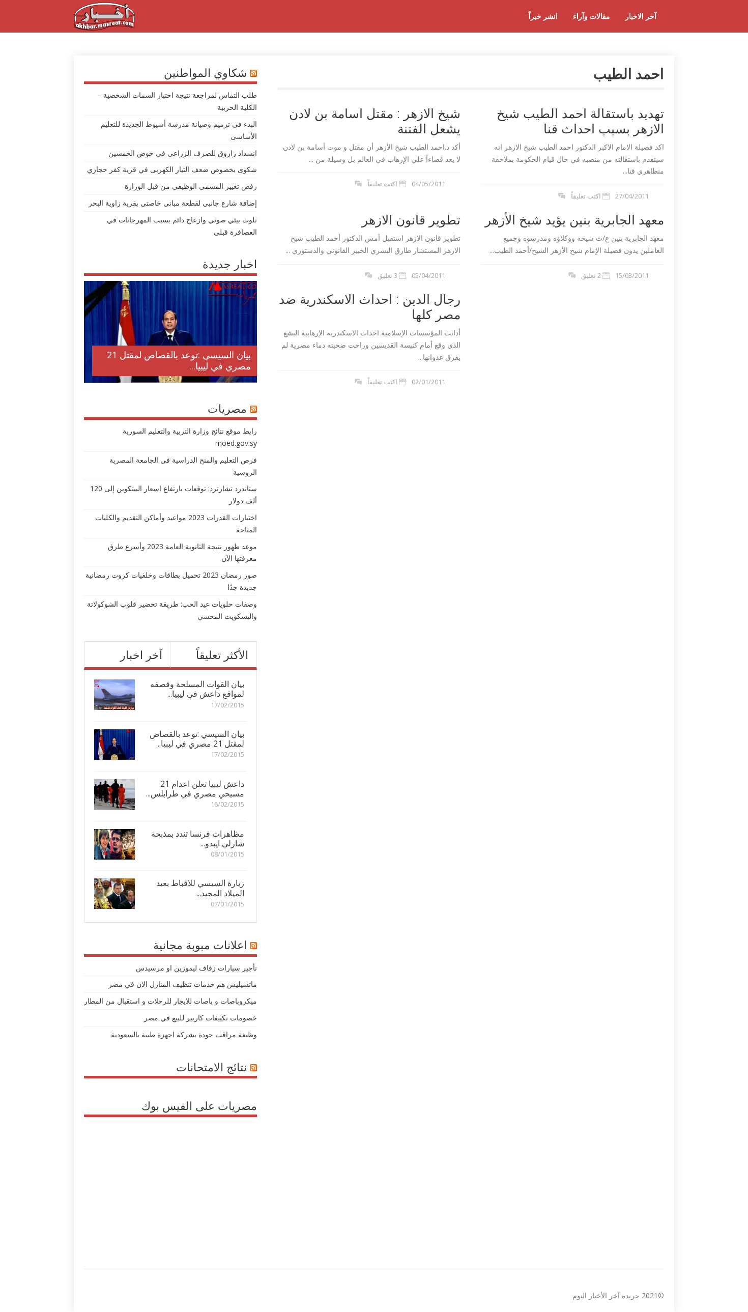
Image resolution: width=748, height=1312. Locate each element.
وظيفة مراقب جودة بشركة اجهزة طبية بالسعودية (184, 1034)
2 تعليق (591, 275)
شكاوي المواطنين (205, 72)
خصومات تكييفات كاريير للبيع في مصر (200, 1017)
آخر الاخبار (640, 16)
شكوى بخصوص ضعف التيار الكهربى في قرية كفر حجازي (172, 169)
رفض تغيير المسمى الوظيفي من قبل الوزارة (191, 186)
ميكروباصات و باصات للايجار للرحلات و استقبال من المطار (170, 1001)
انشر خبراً (543, 16)
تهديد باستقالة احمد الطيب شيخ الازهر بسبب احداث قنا (580, 120)
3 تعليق (387, 275)
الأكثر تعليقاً (222, 654)
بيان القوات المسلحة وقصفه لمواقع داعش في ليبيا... (197, 688)
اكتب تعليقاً (382, 183)
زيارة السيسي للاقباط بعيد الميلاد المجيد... (200, 887)
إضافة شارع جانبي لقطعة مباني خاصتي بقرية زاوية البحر (173, 203)
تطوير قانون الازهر (411, 219)
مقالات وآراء (591, 16)
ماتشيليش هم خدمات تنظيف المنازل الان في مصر (182, 984)
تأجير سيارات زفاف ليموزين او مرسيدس (196, 968)
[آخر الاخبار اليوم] (104, 28)
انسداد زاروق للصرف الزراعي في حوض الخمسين (182, 153)
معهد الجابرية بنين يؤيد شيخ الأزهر (574, 219)
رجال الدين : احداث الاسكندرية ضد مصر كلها (370, 306)
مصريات (227, 408)
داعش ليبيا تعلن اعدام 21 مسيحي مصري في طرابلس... (195, 788)
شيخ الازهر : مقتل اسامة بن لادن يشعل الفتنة (375, 120)
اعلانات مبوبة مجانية (200, 944)
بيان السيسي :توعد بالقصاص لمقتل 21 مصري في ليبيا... (179, 360)
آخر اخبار (141, 654)
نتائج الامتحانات (211, 1066)
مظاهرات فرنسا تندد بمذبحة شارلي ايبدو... (197, 838)
